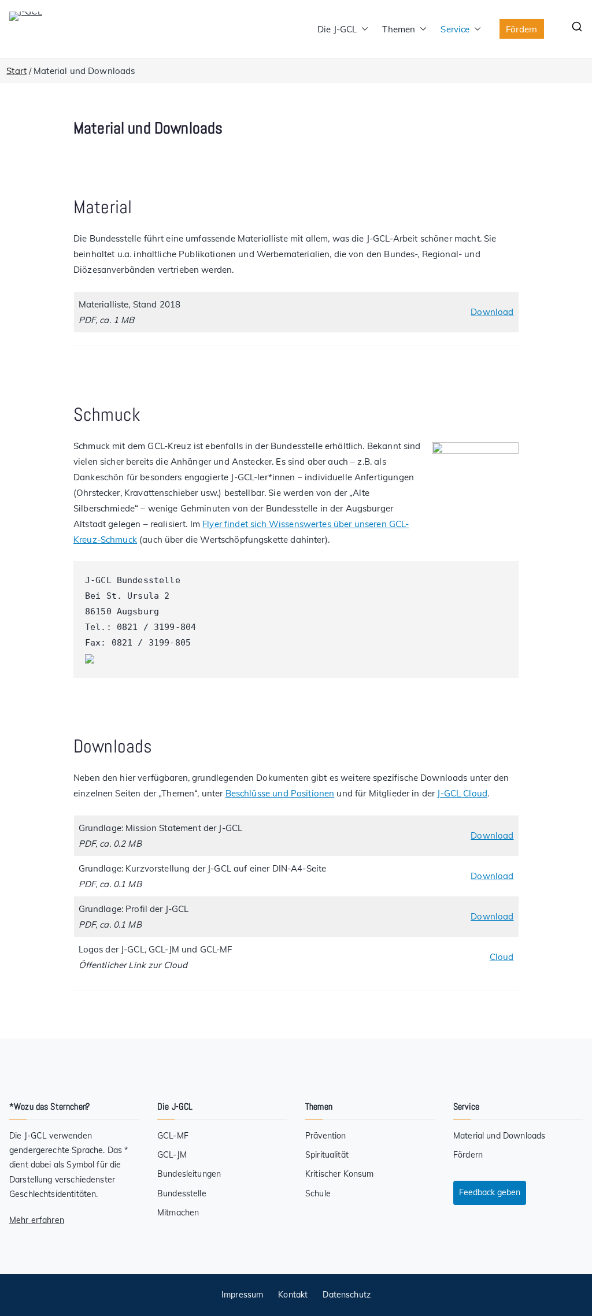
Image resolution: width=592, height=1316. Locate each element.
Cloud (502, 956)
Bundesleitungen (189, 1174)
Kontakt (293, 1294)
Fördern (521, 29)
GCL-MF (172, 1135)
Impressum (242, 1294)
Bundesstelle (181, 1193)
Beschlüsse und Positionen (280, 793)
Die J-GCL (337, 29)
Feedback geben (489, 1192)
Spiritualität (327, 1155)
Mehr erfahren (36, 1220)
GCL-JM (172, 1155)
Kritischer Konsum (339, 1174)
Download (492, 311)
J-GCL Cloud (462, 793)
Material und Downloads (499, 1135)
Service (455, 29)
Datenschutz (347, 1294)
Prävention (325, 1135)
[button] (362, 29)
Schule (318, 1193)
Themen (398, 29)
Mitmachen (178, 1212)
